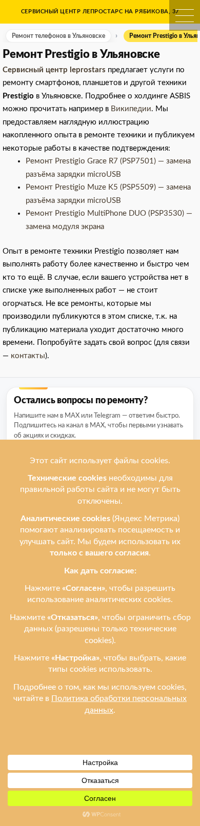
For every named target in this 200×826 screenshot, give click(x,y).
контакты (28, 356)
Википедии (131, 109)
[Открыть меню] (184, 15)
